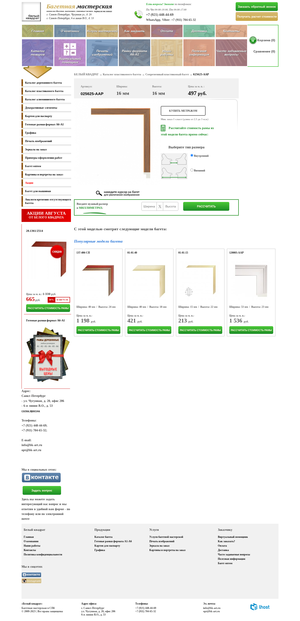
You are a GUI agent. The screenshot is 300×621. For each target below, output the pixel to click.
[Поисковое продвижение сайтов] (259, 609)
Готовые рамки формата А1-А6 (113, 541)
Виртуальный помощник (233, 536)
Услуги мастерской (102, 31)
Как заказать (134, 31)
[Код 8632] (149, 281)
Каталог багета (103, 536)
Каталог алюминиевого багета (45, 99)
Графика (30, 132)
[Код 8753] (98, 281)
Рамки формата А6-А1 (134, 52)
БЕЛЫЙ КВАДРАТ (86, 74)
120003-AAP (236, 252)
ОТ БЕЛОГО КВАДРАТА (46, 215)
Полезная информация (199, 52)
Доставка (199, 31)
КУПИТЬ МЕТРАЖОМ (183, 110)
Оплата (167, 31)
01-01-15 (183, 252)
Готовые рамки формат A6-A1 (44, 124)
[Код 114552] (200, 281)
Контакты (231, 31)
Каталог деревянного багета (43, 82)
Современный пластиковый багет (167, 74)
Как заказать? (226, 541)
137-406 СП (83, 252)
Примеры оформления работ (43, 157)
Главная (37, 31)
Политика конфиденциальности (43, 554)
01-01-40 (132, 252)
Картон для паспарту (38, 116)
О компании (70, 31)
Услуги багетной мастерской (166, 536)
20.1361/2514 (34, 230)
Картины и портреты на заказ (44, 174)
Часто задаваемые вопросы (231, 52)
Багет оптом (33, 166)
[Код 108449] (251, 281)
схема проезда (31, 410)
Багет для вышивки (38, 191)
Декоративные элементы (41, 107)
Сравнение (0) (264, 51)
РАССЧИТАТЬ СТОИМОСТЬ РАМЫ (48, 308)
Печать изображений (102, 52)
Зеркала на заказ (36, 149)
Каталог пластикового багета (44, 91)
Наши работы (166, 52)
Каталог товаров (38, 52)
